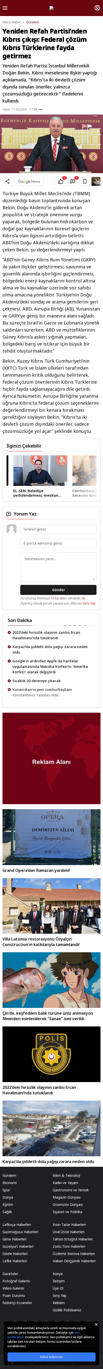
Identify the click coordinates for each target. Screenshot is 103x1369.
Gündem (32, 22)
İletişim (59, 1281)
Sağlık (7, 1211)
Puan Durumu (13, 1295)
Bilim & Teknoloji (66, 1175)
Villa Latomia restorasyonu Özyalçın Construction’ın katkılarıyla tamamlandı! (41, 941)
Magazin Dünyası (66, 1197)
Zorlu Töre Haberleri (69, 1246)
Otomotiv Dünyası (68, 1204)
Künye (58, 1273)
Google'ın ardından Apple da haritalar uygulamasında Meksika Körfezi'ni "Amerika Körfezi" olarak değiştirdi (50, 666)
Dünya (7, 1197)
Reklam (59, 1302)
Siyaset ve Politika (67, 1211)
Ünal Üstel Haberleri (68, 1231)
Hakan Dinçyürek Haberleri (74, 1260)
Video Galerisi (13, 1288)
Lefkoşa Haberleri (16, 1224)
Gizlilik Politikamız (67, 1310)
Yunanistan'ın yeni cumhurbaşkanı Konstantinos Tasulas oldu (42, 692)
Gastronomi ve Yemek (71, 1190)
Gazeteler (10, 1273)
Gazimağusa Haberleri (20, 1231)
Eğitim (7, 1204)
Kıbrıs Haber (11, 22)
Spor (6, 1190)
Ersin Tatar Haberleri (69, 1224)
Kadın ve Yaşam (65, 1182)
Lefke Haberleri (14, 1260)
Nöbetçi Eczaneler (17, 1302)
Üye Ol (58, 1288)
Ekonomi (9, 1182)
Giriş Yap (89, 603)
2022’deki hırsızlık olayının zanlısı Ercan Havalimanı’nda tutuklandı (46, 635)
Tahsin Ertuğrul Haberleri (73, 1239)
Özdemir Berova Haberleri (74, 1253)
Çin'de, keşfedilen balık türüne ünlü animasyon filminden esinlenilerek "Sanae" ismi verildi (47, 1015)
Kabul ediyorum (51, 1357)
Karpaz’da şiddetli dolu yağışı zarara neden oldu (50, 649)
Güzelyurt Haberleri (18, 1246)
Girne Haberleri (14, 1239)
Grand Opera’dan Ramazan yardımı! (36, 870)
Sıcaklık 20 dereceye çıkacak (36, 680)
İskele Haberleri (15, 1253)
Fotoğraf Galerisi (16, 1281)
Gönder (58, 589)
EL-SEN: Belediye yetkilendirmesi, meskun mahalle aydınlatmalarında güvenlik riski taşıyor (31, 492)
